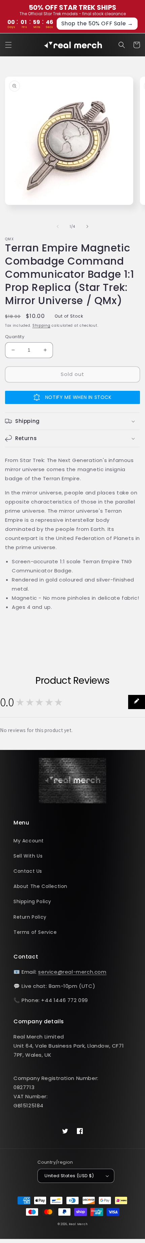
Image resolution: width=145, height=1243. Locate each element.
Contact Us (27, 871)
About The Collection (40, 886)
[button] (8, 44)
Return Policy (30, 917)
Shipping (41, 325)
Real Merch (78, 1224)
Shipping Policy (32, 901)
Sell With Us (27, 856)
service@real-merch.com (72, 971)
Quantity (14, 336)
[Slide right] (87, 226)
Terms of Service (35, 932)
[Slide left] (57, 226)
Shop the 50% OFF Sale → (97, 23)
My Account (28, 840)
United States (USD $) (69, 1175)
